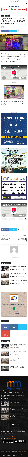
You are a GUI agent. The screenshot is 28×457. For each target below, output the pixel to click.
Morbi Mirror (12, 269)
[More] (18, 31)
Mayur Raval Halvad (10, 27)
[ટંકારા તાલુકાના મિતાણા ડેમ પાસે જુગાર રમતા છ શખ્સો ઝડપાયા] (5, 282)
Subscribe (5, 330)
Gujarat (5, 12)
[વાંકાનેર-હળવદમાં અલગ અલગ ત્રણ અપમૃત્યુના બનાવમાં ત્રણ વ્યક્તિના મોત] (5, 368)
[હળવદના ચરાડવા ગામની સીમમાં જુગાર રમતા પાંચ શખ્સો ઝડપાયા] (5, 275)
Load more (14, 373)
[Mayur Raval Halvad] (3, 27)
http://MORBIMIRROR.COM (14, 257)
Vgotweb (25, 451)
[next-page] (4, 287)
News (6, 15)
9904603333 (14, 438)
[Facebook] (9, 428)
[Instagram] (12, 428)
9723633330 (8, 438)
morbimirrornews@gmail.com (10, 436)
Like (5, 324)
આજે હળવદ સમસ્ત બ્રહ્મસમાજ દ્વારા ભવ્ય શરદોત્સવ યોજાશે (6, 238)
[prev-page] (2, 287)
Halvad (9, 15)
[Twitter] (15, 428)
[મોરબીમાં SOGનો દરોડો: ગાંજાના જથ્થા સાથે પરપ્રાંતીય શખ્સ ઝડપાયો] (5, 268)
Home (2, 12)
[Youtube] (19, 428)
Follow (14, 324)
